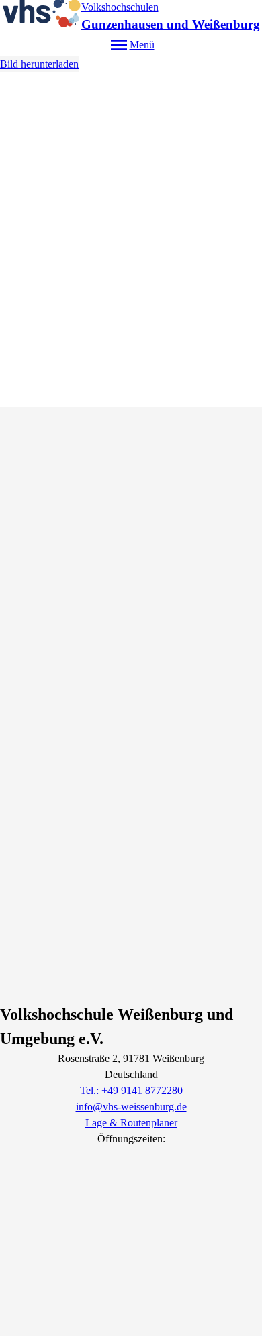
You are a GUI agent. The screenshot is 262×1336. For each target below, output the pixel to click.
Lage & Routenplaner (131, 1122)
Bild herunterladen (39, 64)
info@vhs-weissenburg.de (131, 1106)
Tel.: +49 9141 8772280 (131, 1090)
